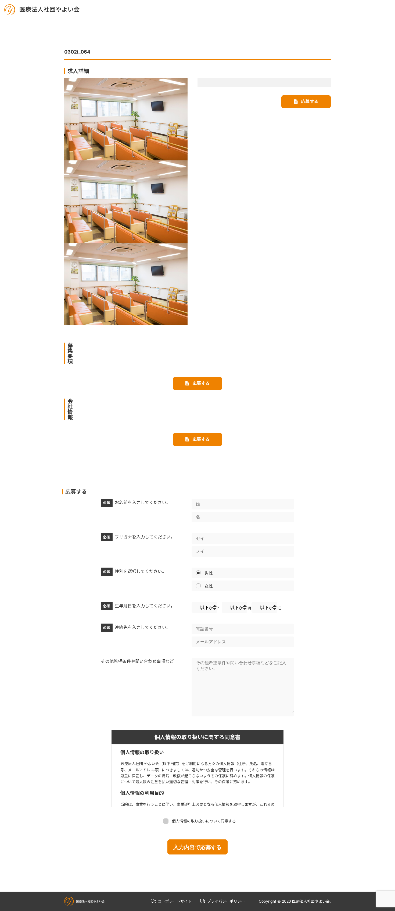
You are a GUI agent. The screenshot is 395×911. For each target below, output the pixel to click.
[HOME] (42, 9)
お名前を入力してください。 (137, 502)
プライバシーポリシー (226, 901)
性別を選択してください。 (134, 571)
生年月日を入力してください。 (139, 605)
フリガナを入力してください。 (139, 537)
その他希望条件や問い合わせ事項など (137, 661)
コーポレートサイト (175, 901)
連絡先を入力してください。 (137, 627)
